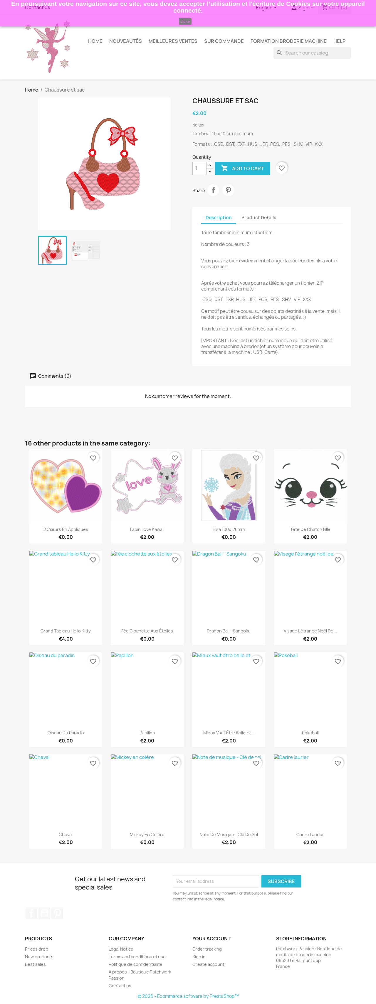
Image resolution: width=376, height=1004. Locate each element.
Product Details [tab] (258, 218)
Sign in (199, 956)
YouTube (44, 913)
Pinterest (228, 190)
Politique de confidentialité (135, 964)
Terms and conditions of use (137, 956)
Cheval (66, 834)
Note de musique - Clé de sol (228, 834)
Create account (208, 964)
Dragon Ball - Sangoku (229, 631)
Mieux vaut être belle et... (228, 732)
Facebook (31, 913)
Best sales (35, 964)
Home (95, 41)
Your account (211, 938)
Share (213, 190)
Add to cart (242, 168)
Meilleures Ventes (173, 41)
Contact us (120, 985)
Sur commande (224, 41)
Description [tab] (219, 218)
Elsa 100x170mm (229, 529)
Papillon (147, 732)
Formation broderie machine (289, 41)
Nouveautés (125, 41)
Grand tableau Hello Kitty (66, 631)
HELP (339, 41)
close (185, 21)
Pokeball (310, 732)
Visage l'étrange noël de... (310, 631)
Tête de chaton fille (310, 529)
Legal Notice (121, 949)
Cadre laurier (310, 834)
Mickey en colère (147, 834)
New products (39, 956)
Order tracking (207, 949)
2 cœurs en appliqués (65, 529)
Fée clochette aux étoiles (147, 631)
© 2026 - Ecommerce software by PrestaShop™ (188, 996)
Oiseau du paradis (66, 732)
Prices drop (36, 949)
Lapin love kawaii (147, 529)
